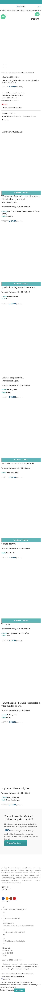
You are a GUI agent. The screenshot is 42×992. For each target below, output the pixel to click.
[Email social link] (20, 2)
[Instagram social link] (22, 2)
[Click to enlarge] (5, 66)
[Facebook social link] (18, 2)
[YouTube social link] (24, 2)
